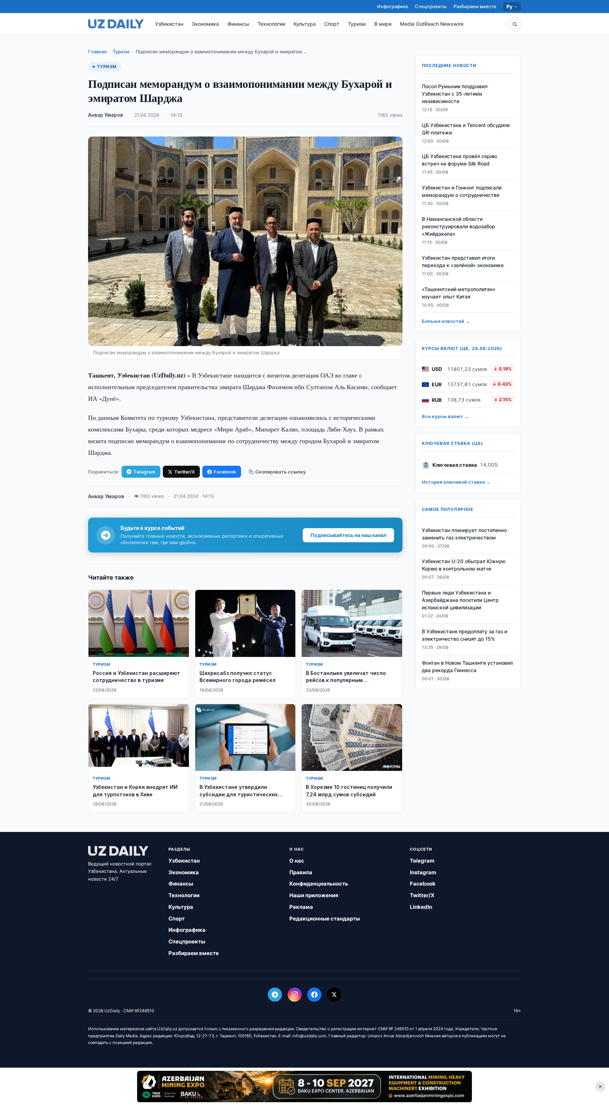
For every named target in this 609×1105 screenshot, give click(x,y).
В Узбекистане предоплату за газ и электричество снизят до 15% (464, 635)
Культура (305, 24)
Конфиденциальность (318, 883)
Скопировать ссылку (280, 472)
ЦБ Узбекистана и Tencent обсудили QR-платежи (466, 128)
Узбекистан (169, 24)
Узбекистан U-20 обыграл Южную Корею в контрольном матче (463, 565)
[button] (515, 24)
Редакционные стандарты (324, 918)
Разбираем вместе (475, 6)
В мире (383, 24)
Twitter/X (184, 472)
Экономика (205, 24)
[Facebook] (314, 995)
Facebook (225, 472)
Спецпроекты (431, 6)
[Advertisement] (304, 1086)
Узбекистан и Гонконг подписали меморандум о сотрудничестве (462, 191)
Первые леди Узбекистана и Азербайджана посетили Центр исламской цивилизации (460, 600)
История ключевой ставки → (456, 482)
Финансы (238, 24)
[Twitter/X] (334, 995)
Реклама (301, 907)
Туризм (357, 24)
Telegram (144, 472)
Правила (300, 872)
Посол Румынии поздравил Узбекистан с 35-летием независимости (454, 93)
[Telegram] (275, 995)
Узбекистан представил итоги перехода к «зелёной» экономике (463, 261)
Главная (97, 51)
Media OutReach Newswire (431, 24)
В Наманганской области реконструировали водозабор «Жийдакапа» (458, 226)
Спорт (331, 24)
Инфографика (392, 6)
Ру (509, 7)
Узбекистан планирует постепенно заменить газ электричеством (464, 534)
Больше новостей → (446, 321)
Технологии (271, 24)
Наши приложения (313, 895)
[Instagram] (295, 995)
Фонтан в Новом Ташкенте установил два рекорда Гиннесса (467, 666)
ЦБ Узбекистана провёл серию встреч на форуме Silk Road (459, 160)
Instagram (423, 872)
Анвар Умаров (105, 115)
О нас (296, 860)
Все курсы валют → (445, 416)
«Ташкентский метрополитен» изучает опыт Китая (459, 293)
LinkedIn (421, 907)
